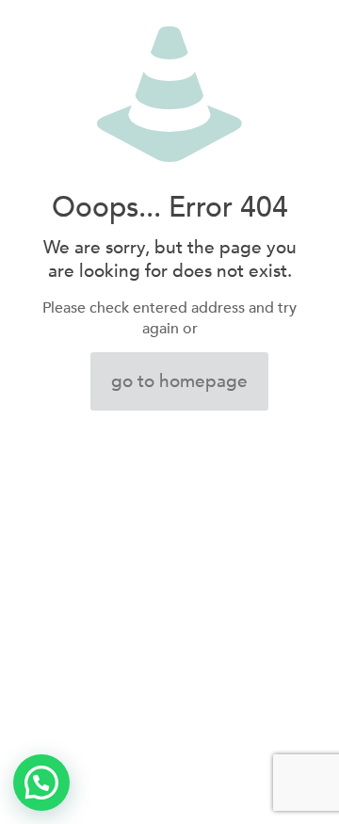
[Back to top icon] (300, 785)
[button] (41, 782)
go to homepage (179, 381)
